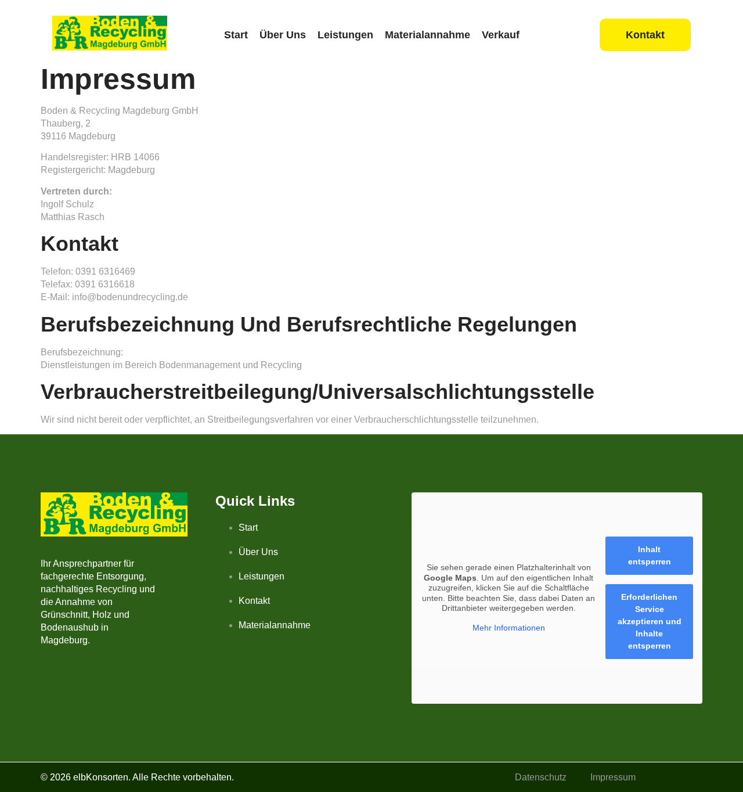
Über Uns (282, 35)
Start (236, 35)
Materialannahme (427, 35)
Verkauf (501, 35)
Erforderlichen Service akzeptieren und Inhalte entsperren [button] (649, 621)
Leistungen (345, 35)
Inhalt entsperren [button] (649, 555)
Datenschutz (541, 777)
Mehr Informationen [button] (509, 627)
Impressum (613, 777)
